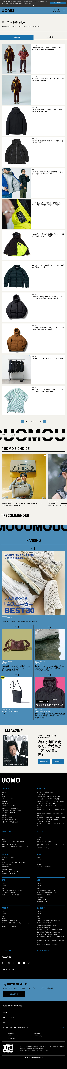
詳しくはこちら (57, 2)
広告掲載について (12, 1038)
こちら (46, 1050)
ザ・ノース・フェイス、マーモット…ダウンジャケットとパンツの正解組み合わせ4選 (48, 79)
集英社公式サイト (12, 1033)
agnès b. (4, 714)
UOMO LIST (51, 501)
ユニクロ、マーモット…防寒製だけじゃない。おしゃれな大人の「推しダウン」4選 (48, 266)
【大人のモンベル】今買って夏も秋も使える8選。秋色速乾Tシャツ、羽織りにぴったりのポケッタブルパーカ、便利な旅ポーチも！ (50, 715)
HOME (3, 435)
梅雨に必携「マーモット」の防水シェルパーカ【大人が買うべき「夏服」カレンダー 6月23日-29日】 (48, 390)
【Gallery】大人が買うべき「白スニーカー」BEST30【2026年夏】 (20, 621)
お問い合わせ (37, 1033)
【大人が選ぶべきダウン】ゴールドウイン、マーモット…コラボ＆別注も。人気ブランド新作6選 (48, 328)
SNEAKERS (5, 617)
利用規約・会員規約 (38, 1036)
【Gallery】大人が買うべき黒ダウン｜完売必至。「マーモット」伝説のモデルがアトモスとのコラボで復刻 (47, 204)
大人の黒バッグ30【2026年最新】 (11, 711)
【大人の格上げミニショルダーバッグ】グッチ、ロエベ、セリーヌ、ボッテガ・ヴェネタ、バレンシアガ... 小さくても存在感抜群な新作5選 (17, 668)
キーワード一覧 (12, 435)
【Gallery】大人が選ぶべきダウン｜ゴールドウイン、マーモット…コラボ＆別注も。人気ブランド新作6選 (47, 297)
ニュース (38, 663)
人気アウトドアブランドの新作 (43, 711)
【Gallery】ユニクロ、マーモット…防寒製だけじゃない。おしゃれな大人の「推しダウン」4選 (47, 173)
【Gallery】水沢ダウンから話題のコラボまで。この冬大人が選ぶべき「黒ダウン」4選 (47, 110)
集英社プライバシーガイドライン (15, 1036)
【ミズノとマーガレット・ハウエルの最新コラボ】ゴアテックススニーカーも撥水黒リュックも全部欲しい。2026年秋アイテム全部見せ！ (49, 668)
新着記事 (17, 37)
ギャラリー (5, 619)
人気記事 (50, 37)
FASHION (4, 501)
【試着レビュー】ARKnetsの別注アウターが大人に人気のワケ (47, 359)
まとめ (4, 663)
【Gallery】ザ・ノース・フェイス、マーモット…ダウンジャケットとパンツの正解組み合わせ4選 (47, 48)
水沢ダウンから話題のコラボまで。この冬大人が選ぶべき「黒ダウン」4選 (47, 142)
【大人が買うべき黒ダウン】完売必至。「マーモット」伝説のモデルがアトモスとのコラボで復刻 (48, 235)
